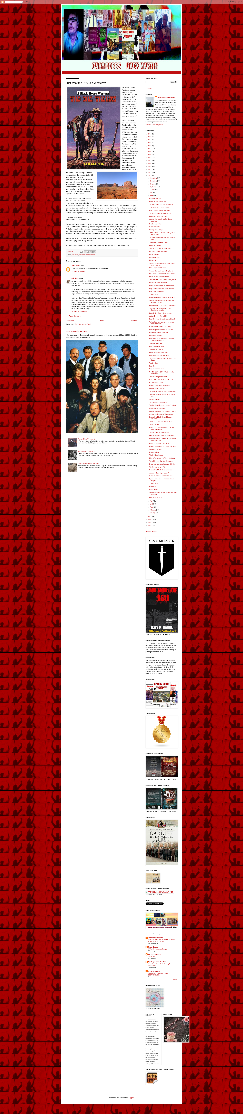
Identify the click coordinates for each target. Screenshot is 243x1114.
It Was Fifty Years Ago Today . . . (158, 949)
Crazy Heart (153, 489)
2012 (150, 175)
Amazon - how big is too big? (159, 473)
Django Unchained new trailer (159, 386)
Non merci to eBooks (156, 292)
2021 (150, 149)
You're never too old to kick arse (160, 213)
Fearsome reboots (155, 336)
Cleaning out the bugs (157, 408)
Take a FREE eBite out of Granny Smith (162, 280)
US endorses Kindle (156, 382)
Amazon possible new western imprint (162, 411)
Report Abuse (151, 532)
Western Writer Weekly (157, 388)
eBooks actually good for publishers (161, 435)
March (152, 507)
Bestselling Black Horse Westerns (161, 470)
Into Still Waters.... (155, 257)
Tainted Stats (153, 295)
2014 (150, 169)
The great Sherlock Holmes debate (161, 204)
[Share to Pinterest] (95, 251)
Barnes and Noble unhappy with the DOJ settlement (161, 429)
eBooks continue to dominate (159, 355)
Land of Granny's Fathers (158, 251)
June (151, 196)
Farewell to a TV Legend (86, 439)
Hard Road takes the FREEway (160, 327)
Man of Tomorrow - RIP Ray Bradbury (162, 458)
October (152, 184)
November (153, 181)
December (153, 178)
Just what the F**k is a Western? (160, 207)
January (153, 513)
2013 (150, 172)
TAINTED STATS (155, 425)
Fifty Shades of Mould (156, 369)
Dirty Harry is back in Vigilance (159, 210)
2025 (150, 137)
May (151, 501)
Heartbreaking (154, 452)
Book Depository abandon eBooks (161, 330)
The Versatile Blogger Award (159, 432)
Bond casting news (155, 497)
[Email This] (85, 251)
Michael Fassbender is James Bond (161, 286)
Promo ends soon (155, 245)
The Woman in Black (156, 343)
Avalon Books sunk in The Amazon (161, 414)
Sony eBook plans (155, 449)
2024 (150, 140)
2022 (150, 146)
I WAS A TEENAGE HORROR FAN (161, 380)
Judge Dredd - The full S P (158, 316)
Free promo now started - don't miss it (162, 274)
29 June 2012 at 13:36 (79, 271)
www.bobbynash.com (156, 938)
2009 (150, 522)
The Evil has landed (156, 455)
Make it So (153, 260)
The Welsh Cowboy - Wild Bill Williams (162, 391)
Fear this (152, 366)
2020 (150, 152)
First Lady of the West (156, 346)
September (154, 187)
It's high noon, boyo (156, 230)
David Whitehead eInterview (159, 443)
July (151, 193)
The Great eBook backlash (158, 242)
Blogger (130, 1098)
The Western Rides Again (158, 402)
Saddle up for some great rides (159, 248)
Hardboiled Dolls (155, 224)
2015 (150, 166)
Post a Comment (74, 316)
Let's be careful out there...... (78, 331)
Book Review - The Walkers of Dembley (163, 305)
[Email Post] (81, 251)
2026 (150, 134)
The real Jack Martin (156, 349)
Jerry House (76, 266)
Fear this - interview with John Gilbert (162, 319)
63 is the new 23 (155, 198)
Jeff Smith (75, 278)
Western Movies (154, 399)
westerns (82, 254)
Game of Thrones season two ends (161, 476)
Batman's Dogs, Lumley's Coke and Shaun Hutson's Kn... (161, 339)
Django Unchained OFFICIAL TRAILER (162, 446)
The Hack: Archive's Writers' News (161, 422)
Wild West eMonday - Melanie (88, 464)
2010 (150, 520)
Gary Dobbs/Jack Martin (166, 97)
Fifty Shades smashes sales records (161, 289)
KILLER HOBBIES (154, 954)
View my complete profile (154, 125)
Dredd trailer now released (158, 333)
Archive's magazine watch (158, 377)
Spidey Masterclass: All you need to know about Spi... (161, 301)
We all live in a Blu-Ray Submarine (161, 461)
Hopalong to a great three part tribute (162, 464)
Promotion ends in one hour (158, 216)
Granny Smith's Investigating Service (161, 271)
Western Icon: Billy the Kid (87, 451)
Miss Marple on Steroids (157, 268)
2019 (150, 155)
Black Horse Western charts (158, 352)
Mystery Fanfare (154, 971)
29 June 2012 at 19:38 (79, 312)
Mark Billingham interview (158, 283)
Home (102, 320)
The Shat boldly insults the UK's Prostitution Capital (160, 309)
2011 (150, 517)
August (152, 190)
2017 (150, 160)
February (153, 510)
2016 (150, 164)
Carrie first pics (154, 227)
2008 (150, 525)
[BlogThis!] (88, 251)
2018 (150, 158)
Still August (151, 956)
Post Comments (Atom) (83, 324)
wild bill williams (90, 254)
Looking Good (154, 254)
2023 (150, 143)
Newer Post (70, 320)
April (151, 504)
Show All (175, 979)
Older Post (133, 320)
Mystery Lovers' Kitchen (157, 962)
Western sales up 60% (157, 467)
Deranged (152, 487)
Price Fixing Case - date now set (160, 313)
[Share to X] (90, 251)
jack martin (75, 254)
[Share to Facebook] (92, 251)
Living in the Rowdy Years (158, 201)
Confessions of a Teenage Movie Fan (162, 297)
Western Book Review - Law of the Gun (162, 405)
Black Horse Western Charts (159, 277)
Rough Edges (153, 947)
